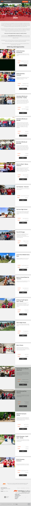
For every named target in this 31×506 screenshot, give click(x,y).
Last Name (16, 497)
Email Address (17, 496)
